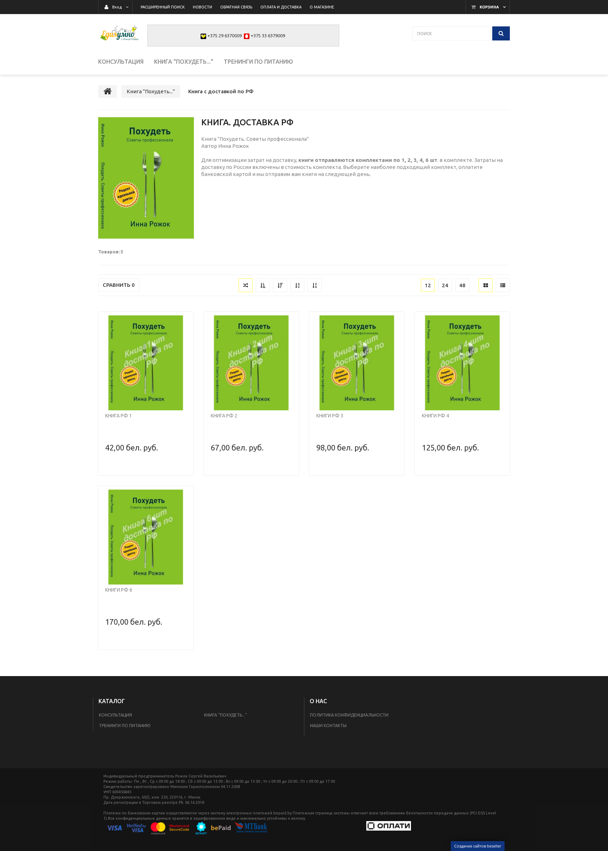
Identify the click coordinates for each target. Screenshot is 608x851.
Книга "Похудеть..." (225, 715)
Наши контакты (328, 725)
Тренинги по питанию (125, 725)
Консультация (115, 715)
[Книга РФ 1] (146, 362)
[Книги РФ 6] (146, 537)
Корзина (489, 7)
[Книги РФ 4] (462, 362)
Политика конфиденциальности (349, 715)
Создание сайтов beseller (477, 846)
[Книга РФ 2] (251, 362)
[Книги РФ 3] (357, 362)
